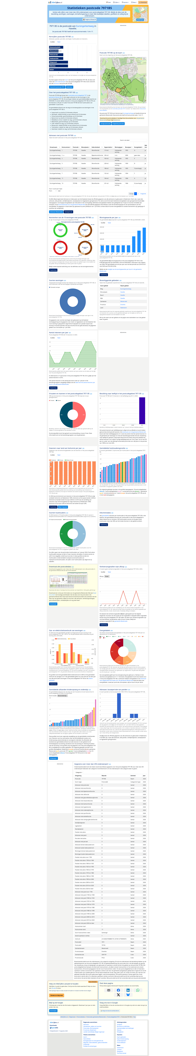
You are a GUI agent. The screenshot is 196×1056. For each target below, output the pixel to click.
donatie (54, 988)
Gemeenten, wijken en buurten (92, 1026)
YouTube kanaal (121, 1053)
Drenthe (122, 304)
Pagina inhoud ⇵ (90, 19)
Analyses (119, 1024)
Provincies (86, 1030)
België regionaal (99, 1032)
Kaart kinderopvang (123, 1039)
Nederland (117, 120)
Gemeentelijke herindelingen (125, 1028)
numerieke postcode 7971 (118, 108)
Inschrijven (53, 1011)
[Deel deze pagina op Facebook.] (118, 990)
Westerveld (123, 301)
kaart (66, 80)
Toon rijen (55, 191)
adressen (56, 83)
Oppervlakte (108, 147)
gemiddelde (105, 515)
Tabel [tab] (58, 42)
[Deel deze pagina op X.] (118, 995)
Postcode (75, 147)
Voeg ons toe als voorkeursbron (110, 1010)
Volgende (143, 194)
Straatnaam (53, 147)
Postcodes (86, 1028)
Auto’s (85, 1037)
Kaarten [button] (125, 2)
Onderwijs (53, 758)
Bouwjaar (128, 147)
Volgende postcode (118, 123)
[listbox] (107, 576)
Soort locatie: (53, 696)
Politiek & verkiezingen (90, 1046)
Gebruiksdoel (96, 147)
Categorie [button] (78, 772)
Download (143, 2)
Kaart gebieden (121, 1037)
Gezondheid (86, 1039)
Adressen (86, 1024)
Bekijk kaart (140, 20)
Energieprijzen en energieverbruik (93, 1041)
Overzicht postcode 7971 (57, 87)
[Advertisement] (123, 38)
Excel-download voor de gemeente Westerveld (71, 204)
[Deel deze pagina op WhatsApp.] (137, 990)
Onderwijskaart (121, 1041)
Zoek (109, 2)
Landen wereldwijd (88, 1032)
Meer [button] (134, 2)
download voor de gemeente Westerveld (134, 432)
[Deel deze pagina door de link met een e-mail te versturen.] (108, 990)
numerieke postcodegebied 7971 (77, 95)
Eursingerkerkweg (85, 26)
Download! (53, 604)
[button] (72, 37)
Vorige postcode (105, 123)
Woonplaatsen (94, 1028)
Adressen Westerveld (56, 212)
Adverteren (120, 1047)
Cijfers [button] (117, 2)
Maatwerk (120, 1051)
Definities (69, 87)
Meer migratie (63, 507)
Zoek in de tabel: (125, 140)
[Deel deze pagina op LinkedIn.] (128, 990)
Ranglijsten (120, 1032)
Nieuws (119, 1030)
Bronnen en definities (123, 1026)
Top (134, 1017)
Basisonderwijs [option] (62, 696)
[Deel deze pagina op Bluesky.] (128, 995)
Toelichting (53, 270)
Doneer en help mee (57, 995)
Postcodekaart (121, 1042)
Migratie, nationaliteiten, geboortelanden (95, 1042)
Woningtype (118, 147)
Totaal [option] (106, 576)
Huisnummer (66, 147)
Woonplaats (85, 147)
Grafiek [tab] (52, 42)
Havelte (122, 292)
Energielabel (138, 147)
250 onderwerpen (60, 81)
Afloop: (102, 576)
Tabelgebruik (68, 212)
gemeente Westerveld (55, 97)
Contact (119, 1049)
